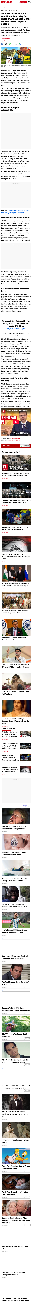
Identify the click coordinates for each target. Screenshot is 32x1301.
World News (5, 478)
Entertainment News (7, 697)
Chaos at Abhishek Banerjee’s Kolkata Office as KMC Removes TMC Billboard (15, 666)
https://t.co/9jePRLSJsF (16, 328)
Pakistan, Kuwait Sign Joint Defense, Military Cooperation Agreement (15, 612)
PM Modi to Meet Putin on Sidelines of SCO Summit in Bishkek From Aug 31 (15, 584)
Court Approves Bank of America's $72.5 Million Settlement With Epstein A (16, 501)
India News (4, 588)
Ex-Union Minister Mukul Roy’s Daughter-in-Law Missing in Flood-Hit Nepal (15, 721)
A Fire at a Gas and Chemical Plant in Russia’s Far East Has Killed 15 (15, 528)
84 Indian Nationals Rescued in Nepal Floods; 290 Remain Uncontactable (15, 474)
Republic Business (5, 41)
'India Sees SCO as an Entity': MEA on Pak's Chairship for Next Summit (15, 639)
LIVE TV (24, 2)
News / (3, 7)
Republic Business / (10, 7)
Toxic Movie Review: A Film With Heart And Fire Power (15, 693)
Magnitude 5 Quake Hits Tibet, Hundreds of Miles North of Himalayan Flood (16, 556)
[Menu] (29, 2)
